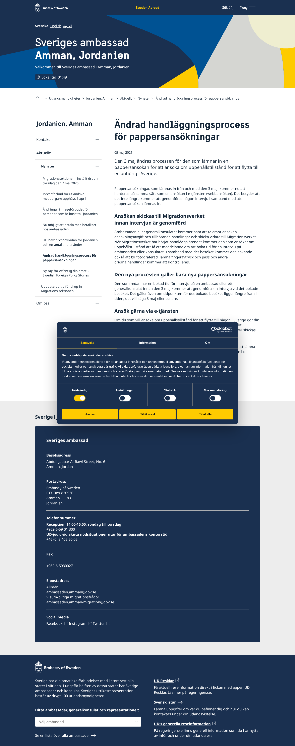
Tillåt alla (205, 414)
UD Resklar (164, 680)
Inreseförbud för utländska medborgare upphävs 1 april (64, 196)
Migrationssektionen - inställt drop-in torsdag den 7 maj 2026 (71, 180)
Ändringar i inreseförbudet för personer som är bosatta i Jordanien (70, 211)
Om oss (42, 303)
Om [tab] (207, 342)
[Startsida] (39, 98)
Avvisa (90, 414)
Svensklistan (165, 702)
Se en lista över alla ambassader (62, 735)
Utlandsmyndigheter (64, 98)
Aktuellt (126, 98)
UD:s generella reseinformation (182, 723)
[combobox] (88, 722)
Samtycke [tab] (87, 342)
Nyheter (144, 98)
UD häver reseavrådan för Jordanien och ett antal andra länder (70, 242)
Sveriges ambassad (82, 48)
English (55, 26)
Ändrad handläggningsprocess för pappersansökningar (70, 257)
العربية (67, 26)
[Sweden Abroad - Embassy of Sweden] (55, 8)
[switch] (125, 398)
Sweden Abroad (147, 7)
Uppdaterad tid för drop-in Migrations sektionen (61, 288)
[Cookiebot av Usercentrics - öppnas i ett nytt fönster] (215, 330)
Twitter (99, 623)
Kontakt (43, 139)
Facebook (54, 623)
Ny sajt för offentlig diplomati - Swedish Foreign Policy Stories (66, 273)
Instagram (77, 623)
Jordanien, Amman (100, 98)
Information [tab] (147, 342)
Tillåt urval (147, 414)
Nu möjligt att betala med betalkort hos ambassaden (69, 227)
